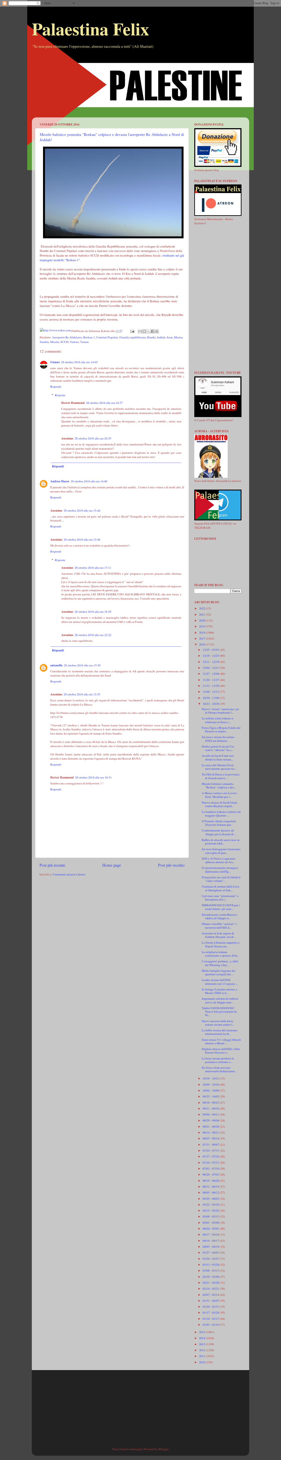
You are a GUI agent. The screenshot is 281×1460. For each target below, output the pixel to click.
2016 (202, 644)
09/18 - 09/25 (211, 1103)
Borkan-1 (89, 337)
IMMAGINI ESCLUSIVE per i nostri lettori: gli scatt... (221, 907)
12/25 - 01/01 (211, 650)
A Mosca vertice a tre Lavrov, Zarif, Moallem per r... (219, 794)
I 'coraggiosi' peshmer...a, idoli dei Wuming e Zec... (220, 963)
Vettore (74, 342)
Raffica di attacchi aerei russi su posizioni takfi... (221, 841)
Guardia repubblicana (132, 337)
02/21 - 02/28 (211, 1283)
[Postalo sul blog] (144, 331)
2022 (202, 608)
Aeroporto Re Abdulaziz (67, 337)
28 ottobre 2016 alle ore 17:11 (93, 568)
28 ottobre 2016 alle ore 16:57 (104, 403)
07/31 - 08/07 (211, 1144)
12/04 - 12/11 (211, 668)
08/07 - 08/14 (211, 1138)
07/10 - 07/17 (211, 1163)
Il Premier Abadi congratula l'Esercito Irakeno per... (219, 823)
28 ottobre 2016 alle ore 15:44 (82, 510)
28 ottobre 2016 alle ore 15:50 (82, 665)
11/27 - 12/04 (211, 674)
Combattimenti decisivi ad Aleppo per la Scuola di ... (219, 832)
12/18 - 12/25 (211, 656)
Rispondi (55, 386)
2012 (202, 1350)
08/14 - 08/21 (211, 1132)
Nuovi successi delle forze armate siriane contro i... (218, 1022)
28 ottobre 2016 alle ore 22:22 (93, 635)
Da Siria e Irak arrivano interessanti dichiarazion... (219, 1069)
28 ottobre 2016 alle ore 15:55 (82, 694)
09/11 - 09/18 (211, 1108)
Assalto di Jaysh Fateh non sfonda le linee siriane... (218, 757)
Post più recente (52, 865)
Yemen (84, 342)
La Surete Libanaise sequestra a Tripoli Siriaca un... (221, 944)
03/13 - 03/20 (211, 1265)
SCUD (64, 342)
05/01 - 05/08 (211, 1223)
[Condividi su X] (148, 331)
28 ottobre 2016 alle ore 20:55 (93, 438)
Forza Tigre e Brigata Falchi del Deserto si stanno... (221, 729)
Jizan (170, 337)
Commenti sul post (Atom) (69, 874)
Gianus (55, 362)
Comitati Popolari (107, 337)
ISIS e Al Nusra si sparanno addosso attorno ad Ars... (218, 860)
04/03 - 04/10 (211, 1247)
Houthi (151, 337)
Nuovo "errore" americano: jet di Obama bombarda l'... (220, 711)
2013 (202, 1344)
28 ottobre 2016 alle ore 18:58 (93, 612)
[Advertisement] (140, 86)
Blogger (163, 1449)
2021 (202, 614)
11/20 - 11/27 (211, 680)
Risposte (60, 395)
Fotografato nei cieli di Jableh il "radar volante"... (221, 879)
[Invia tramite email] (140, 331)
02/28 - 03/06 (211, 1277)
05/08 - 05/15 (211, 1216)
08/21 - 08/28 (211, 1126)
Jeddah (161, 337)
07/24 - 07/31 (211, 1150)
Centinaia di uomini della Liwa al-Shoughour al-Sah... (220, 888)
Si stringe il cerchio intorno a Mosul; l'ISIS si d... (219, 991)
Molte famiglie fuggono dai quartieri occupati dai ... (218, 972)
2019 (202, 626)
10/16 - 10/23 (211, 1078)
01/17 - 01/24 (211, 1312)
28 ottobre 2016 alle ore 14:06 (89, 481)
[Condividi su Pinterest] (157, 331)
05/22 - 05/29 (211, 1205)
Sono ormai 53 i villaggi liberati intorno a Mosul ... (221, 1041)
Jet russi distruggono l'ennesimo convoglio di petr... (221, 851)
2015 (202, 1332)
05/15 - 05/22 (211, 1210)
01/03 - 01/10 (211, 1325)
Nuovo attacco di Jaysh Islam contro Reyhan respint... (219, 804)
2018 (202, 632)
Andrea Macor (59, 481)
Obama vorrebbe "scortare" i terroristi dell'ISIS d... (219, 925)
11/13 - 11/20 (211, 686)
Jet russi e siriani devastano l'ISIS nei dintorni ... (218, 738)
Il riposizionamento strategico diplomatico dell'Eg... (220, 869)
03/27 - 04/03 (211, 1252)
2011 (202, 1356)
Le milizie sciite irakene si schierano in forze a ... (217, 720)
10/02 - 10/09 (211, 1090)
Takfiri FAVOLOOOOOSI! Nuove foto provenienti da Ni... (219, 1011)
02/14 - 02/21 (211, 1288)
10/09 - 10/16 (211, 1084)
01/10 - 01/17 (211, 1319)
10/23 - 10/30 (211, 704)
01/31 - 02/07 (211, 1301)
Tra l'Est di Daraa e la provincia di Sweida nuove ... (221, 776)
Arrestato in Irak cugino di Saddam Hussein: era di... (219, 935)
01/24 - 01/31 (211, 1307)
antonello (56, 665)
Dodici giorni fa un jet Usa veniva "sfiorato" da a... (218, 748)
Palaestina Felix (90, 28)
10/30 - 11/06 (211, 698)
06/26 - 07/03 (211, 1174)
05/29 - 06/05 (211, 1199)
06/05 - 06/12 (211, 1192)
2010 (202, 1362)
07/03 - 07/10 (211, 1168)
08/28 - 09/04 (211, 1120)
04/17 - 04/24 (211, 1234)
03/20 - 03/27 (211, 1259)
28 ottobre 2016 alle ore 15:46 (82, 539)
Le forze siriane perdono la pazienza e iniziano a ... (218, 1060)
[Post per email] (132, 331)
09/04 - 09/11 (211, 1114)
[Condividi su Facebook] (152, 331)
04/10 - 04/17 (211, 1241)
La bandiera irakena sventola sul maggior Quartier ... (221, 813)
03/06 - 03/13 (211, 1270)
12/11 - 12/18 (211, 662)
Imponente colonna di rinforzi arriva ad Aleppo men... (220, 1000)
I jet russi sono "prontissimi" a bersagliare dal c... (220, 897)
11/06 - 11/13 (211, 692)
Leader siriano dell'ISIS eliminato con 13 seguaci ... (220, 981)
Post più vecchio (171, 865)
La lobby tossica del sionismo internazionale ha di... (219, 1032)
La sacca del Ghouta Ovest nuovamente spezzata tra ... (219, 767)
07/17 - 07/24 (211, 1156)
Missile (54, 342)
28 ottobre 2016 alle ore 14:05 (79, 362)
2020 (202, 620)
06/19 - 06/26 (211, 1181)
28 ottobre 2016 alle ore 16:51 (93, 777)
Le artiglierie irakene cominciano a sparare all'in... (220, 953)
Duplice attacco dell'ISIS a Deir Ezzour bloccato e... (221, 1050)
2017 (202, 638)
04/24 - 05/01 (211, 1228)
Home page (111, 865)
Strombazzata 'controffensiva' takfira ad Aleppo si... (219, 916)
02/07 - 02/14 (211, 1295)
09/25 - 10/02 (211, 1096)
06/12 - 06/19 (211, 1186)
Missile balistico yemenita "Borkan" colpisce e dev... (219, 785)
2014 (202, 1338)
